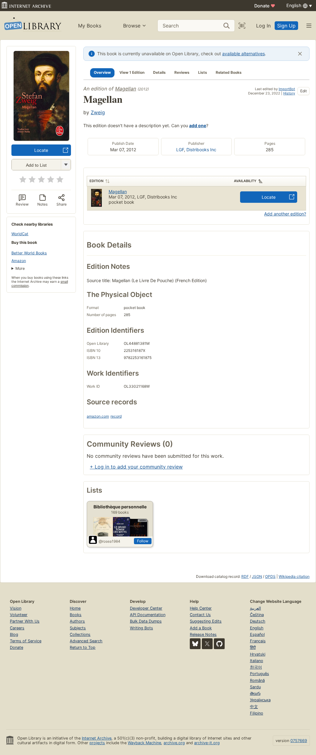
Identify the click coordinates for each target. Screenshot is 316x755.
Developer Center (146, 608)
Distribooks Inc (201, 149)
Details (159, 72)
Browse (131, 26)
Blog (14, 634)
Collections (80, 634)
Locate (41, 150)
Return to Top (82, 647)
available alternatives (243, 53)
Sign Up (286, 26)
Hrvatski (257, 654)
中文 (254, 706)
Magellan (125, 89)
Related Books (229, 72)
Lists (202, 72)
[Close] (300, 53)
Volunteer (18, 614)
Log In (263, 26)
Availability (245, 181)
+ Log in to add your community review (136, 467)
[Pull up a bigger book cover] (41, 139)
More (20, 268)
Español (257, 634)
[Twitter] (207, 643)
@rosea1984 (109, 541)
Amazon (18, 260)
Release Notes (203, 634)
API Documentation (147, 614)
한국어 (256, 667)
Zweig (98, 112)
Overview (102, 72)
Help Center (201, 608)
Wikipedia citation (294, 576)
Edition (96, 181)
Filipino (256, 713)
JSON (257, 576)
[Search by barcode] (242, 25)
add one (197, 125)
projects (97, 742)
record (116, 416)
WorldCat (19, 234)
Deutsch (257, 621)
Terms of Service (25, 641)
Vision (15, 608)
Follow (142, 541)
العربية (255, 608)
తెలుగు (255, 693)
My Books (89, 26)
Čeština (257, 614)
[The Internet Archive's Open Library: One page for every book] (32, 25)
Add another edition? (285, 213)
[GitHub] (219, 643)
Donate (264, 5)
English (257, 628)
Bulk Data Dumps (146, 621)
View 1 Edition (131, 72)
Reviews (181, 72)
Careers (17, 628)
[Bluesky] (195, 643)
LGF (180, 149)
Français (258, 641)
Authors (77, 621)
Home (75, 608)
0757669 (298, 740)
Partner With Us (25, 621)
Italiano (256, 660)
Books (75, 614)
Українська (260, 700)
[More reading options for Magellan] (66, 164)
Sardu (255, 687)
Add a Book (201, 628)
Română (257, 680)
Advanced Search (86, 641)
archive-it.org (207, 742)
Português (259, 673)
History (289, 93)
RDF (245, 576)
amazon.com (98, 416)
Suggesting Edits (206, 621)
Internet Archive (96, 738)
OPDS (270, 576)
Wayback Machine (144, 742)
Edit (303, 91)
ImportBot (287, 89)
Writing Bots (141, 628)
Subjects (78, 628)
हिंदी (253, 647)
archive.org (174, 742)
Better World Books (29, 253)
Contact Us (200, 614)
